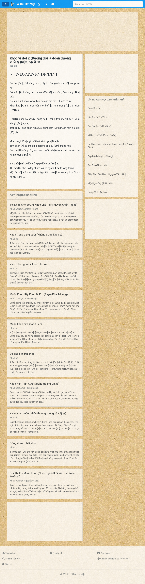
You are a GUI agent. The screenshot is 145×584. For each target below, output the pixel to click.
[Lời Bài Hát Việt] (12, 4)
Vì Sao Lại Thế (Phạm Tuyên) (102, 135)
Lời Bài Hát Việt (77, 574)
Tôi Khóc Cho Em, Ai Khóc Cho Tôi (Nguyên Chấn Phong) (43, 204)
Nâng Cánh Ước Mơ (97, 192)
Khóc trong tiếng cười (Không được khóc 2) (36, 234)
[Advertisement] (72, 31)
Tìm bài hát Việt (12, 558)
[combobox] (108, 4)
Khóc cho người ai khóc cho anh (29, 264)
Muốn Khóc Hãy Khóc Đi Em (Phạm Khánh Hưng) (39, 294)
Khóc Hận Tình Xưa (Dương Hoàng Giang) (34, 383)
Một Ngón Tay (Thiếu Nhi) (100, 183)
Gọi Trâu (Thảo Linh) (97, 165)
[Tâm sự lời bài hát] (53, 4)
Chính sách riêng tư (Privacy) (114, 558)
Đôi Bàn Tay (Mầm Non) (99, 126)
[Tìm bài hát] (46, 4)
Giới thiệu (105, 553)
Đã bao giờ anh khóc (22, 353)
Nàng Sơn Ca (94, 108)
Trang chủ (10, 553)
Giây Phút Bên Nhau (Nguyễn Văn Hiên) (107, 174)
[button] (5, 4)
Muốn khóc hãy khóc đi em (26, 324)
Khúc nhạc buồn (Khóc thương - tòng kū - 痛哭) (38, 413)
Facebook (57, 553)
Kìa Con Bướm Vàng (97, 117)
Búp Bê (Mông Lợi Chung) (100, 156)
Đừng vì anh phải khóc (23, 443)
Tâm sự (8, 564)
